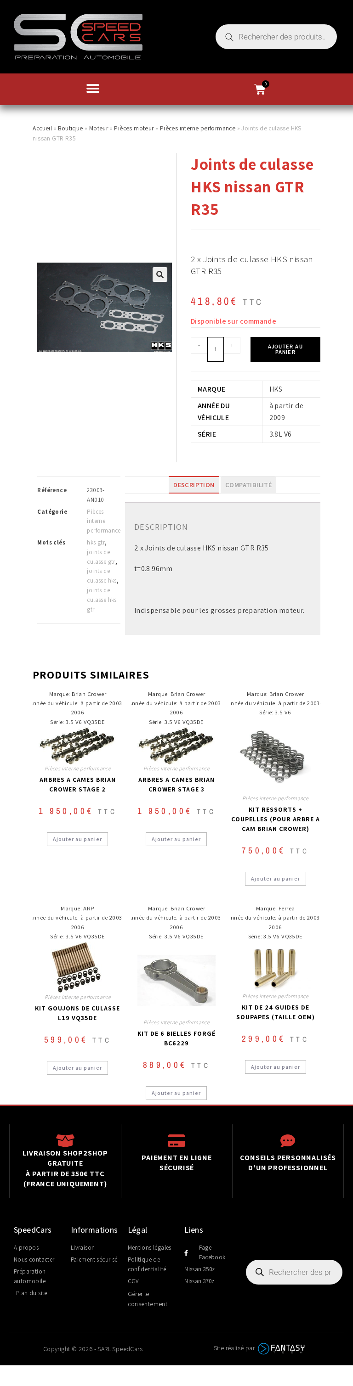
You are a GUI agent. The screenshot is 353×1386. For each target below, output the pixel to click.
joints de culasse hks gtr (101, 599)
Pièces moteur (134, 128)
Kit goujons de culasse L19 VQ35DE (77, 1013)
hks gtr (96, 542)
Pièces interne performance (197, 128)
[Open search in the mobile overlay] (276, 37)
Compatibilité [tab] (248, 484)
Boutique (70, 128)
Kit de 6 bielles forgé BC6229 (176, 1038)
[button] (92, 88)
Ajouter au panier (285, 349)
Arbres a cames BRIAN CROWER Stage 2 (78, 784)
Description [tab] (193, 484)
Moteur (98, 128)
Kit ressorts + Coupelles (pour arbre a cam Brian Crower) (275, 819)
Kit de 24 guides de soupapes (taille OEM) (275, 1012)
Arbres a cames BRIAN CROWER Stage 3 (176, 784)
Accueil (42, 128)
